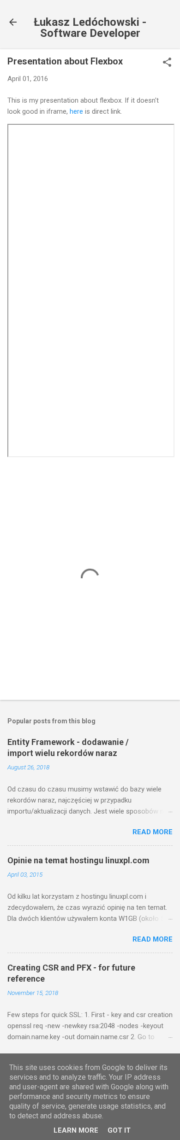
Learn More (76, 1130)
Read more (152, 832)
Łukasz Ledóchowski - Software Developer (90, 28)
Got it (119, 1130)
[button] (167, 63)
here (76, 111)
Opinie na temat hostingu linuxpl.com (78, 860)
